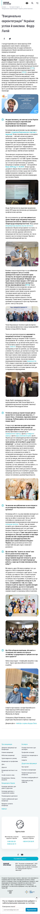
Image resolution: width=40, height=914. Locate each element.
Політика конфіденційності (30, 777)
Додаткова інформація (29, 763)
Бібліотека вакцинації (8, 755)
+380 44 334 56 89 (28, 841)
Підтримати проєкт (20, 859)
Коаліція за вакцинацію (29, 770)
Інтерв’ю (24, 760)
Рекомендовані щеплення (9, 796)
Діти (3, 764)
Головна (4, 7)
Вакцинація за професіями (10, 761)
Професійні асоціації (28, 752)
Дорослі (4, 767)
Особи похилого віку (8, 775)
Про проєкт (25, 767)
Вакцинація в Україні (8, 783)
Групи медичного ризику (9, 758)
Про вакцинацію (7, 744)
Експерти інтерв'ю (15, 7)
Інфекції (4, 809)
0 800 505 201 (11, 841)
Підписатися (31, 909)
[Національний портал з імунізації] (6, 3)
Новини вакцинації (7, 752)
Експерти (24, 744)
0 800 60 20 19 (11, 844)
